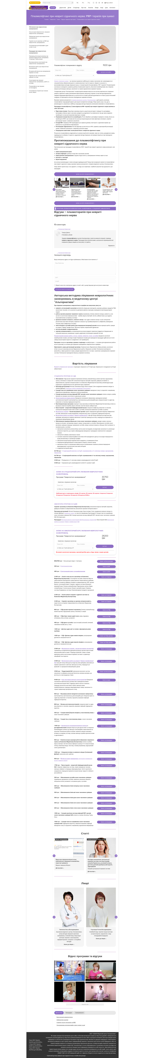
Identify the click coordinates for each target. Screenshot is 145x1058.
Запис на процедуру (106, 649)
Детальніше (59, 197)
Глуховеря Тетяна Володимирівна (101, 929)
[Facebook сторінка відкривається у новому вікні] (93, 3)
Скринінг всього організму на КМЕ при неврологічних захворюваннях (39, 41)
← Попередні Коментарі (63, 229)
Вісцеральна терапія (62, 411)
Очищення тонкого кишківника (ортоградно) (78, 388)
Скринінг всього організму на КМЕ (66, 1022)
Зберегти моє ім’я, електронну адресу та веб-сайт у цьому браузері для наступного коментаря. (82, 285)
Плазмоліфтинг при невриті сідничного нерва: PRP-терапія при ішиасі (108, 191)
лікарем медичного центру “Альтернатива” (84, 100)
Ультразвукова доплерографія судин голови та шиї (71, 1025)
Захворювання (79, 1013)
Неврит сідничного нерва (61, 81)
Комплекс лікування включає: (67, 482)
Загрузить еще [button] (85, 1004)
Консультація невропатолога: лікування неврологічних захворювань (39, 32)
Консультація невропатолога (65, 1017)
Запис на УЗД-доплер (106, 636)
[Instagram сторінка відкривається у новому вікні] (96, 3)
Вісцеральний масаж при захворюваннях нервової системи (39, 71)
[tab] (85, 208)
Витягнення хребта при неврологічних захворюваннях (39, 67)
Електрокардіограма (66, 566)
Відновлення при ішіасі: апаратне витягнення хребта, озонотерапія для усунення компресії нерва (76, 192)
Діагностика (59, 1013)
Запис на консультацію (106, 671)
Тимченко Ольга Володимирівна (69, 929)
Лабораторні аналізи (62, 1020)
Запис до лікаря (68, 944)
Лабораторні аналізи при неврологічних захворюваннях (39, 37)
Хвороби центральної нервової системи (96, 839)
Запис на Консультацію (106, 561)
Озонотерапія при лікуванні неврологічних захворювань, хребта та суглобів (39, 81)
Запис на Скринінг (106, 577)
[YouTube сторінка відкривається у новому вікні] (99, 3)
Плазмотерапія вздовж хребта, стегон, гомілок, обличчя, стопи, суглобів (76, 336)
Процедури (69, 1013)
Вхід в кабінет (109, 2)
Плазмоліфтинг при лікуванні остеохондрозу (36, 87)
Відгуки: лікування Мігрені (61, 839)
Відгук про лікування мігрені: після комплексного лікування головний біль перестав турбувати (67, 861)
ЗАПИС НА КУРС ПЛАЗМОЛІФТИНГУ (85, 174)
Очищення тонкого (69, 513)
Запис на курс (106, 680)
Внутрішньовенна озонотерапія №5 (72, 520)
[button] (54, 189)
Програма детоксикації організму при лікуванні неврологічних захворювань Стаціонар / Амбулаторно (38, 57)
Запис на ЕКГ (106, 566)
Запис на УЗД (106, 610)
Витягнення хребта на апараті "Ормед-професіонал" (72, 415)
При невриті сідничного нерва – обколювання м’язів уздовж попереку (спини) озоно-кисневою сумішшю (61, 192)
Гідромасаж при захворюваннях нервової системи (37, 76)
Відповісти (111, 245)
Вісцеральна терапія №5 (89, 520)
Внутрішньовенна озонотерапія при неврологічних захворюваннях (38, 62)
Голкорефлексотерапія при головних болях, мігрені (38, 91)
